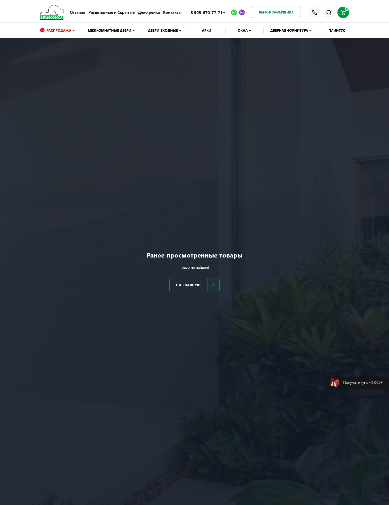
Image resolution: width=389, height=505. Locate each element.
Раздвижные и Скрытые (111, 12)
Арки (206, 30)
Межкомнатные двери (109, 30)
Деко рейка (149, 12)
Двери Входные (163, 30)
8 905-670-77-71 (207, 12)
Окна (243, 30)
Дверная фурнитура (289, 30)
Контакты (172, 12)
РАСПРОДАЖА (59, 30)
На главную (188, 285)
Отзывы (77, 12)
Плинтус (336, 30)
